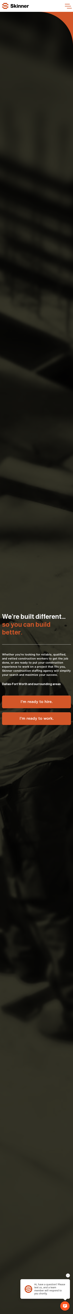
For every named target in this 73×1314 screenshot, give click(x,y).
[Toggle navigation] (68, 6)
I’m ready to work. (37, 718)
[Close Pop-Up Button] (68, 1275)
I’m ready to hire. (37, 702)
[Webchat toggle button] (65, 1306)
